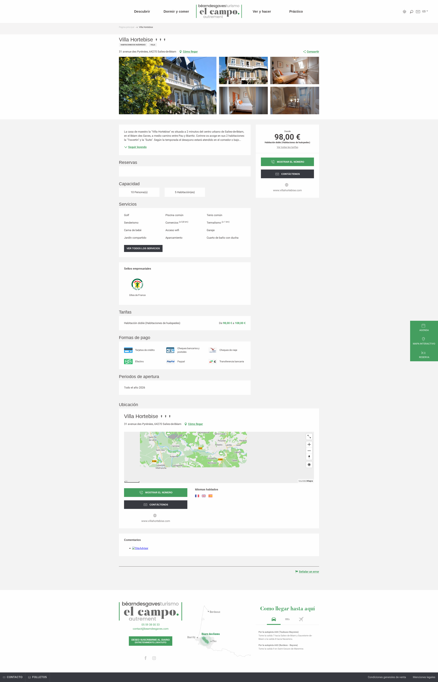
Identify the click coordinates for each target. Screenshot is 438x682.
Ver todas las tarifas (287, 147)
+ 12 (294, 100)
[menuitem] (142, 11)
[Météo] (404, 14)
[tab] (274, 620)
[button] (424, 11)
